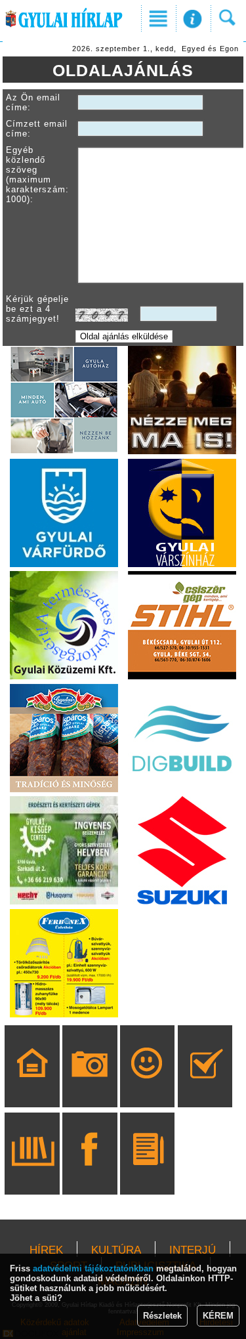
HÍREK (46, 1250)
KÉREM (218, 1316)
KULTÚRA (116, 1250)
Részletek (162, 1316)
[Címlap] (32, 1085)
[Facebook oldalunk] (89, 1172)
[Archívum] (32, 1172)
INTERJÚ (192, 1250)
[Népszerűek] (147, 1085)
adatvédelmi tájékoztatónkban (93, 1268)
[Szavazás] (205, 1085)
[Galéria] (89, 1085)
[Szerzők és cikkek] (147, 1172)
